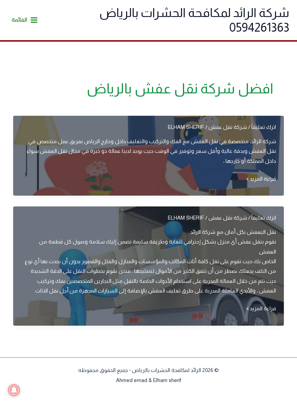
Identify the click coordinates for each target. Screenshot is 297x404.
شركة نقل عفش (227, 127)
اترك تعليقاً (263, 127)
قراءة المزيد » (261, 180)
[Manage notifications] (14, 390)
